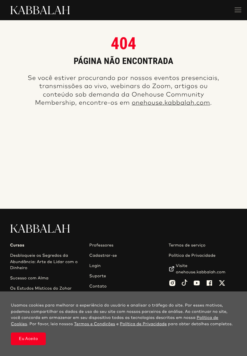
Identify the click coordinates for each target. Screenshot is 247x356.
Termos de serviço (187, 245)
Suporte (97, 276)
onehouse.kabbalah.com (171, 103)
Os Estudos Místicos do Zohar (41, 288)
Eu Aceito (28, 338)
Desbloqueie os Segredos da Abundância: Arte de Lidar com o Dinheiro (44, 261)
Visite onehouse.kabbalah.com (201, 269)
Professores (101, 245)
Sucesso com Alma (29, 278)
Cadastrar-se (103, 255)
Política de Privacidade (192, 255)
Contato (98, 286)
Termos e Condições (94, 324)
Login (95, 266)
